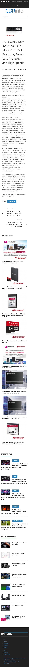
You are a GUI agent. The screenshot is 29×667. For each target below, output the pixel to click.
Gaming (16, 460)
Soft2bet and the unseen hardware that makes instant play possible (19, 575)
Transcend (12, 201)
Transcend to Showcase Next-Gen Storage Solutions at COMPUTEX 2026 (12, 262)
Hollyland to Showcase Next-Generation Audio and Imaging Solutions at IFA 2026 (13, 511)
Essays (6, 645)
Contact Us (7, 654)
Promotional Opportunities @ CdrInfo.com (15, 658)
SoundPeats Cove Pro (18, 595)
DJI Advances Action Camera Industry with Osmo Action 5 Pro (14, 213)
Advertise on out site (9, 660)
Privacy (6, 652)
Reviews (6, 643)
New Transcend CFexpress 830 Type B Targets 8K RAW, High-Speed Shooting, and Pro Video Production (14, 315)
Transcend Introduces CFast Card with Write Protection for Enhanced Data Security (13, 443)
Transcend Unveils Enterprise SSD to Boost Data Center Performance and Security (14, 392)
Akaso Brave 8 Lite (17, 605)
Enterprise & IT (9, 69)
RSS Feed (6, 663)
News (5, 641)
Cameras (16, 506)
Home (5, 640)
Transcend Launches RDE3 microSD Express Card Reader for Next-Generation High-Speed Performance (14, 288)
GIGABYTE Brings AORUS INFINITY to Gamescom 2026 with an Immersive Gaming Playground (14, 481)
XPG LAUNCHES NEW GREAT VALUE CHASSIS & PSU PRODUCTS (14, 224)
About (5, 647)
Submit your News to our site (11, 661)
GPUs (15, 476)
